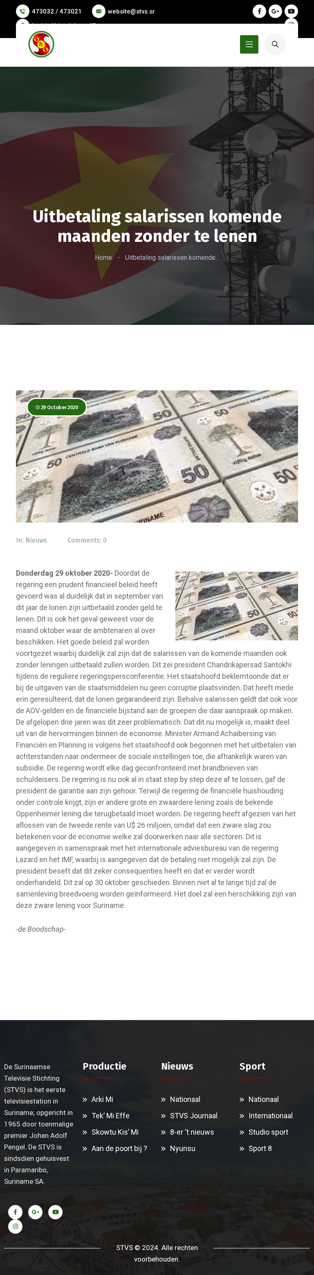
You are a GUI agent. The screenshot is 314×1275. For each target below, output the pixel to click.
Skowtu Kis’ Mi (115, 1132)
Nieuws (36, 540)
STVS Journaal (194, 1115)
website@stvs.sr (131, 11)
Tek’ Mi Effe (111, 1115)
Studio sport (268, 1132)
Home (103, 257)
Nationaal (185, 1099)
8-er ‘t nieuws (192, 1132)
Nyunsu (182, 1148)
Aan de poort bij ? (119, 1148)
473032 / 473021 (57, 11)
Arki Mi (102, 1099)
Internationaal (271, 1115)
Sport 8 (260, 1148)
